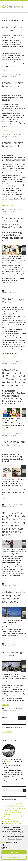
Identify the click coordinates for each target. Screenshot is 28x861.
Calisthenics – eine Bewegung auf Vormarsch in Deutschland (13, 597)
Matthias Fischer (9, 74)
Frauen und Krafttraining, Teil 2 (13, 84)
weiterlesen (5, 70)
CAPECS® (10, 761)
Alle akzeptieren (14, 852)
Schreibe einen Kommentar (9, 76)
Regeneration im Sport (11, 821)
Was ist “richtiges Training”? (13, 301)
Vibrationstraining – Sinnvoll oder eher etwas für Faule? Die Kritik (13, 222)
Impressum (19, 839)
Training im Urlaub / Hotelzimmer (14, 443)
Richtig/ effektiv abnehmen (12, 29)
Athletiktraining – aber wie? (13, 654)
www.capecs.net (7, 731)
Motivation (7, 814)
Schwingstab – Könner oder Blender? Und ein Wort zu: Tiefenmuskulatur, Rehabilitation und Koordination (14, 377)
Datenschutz (11, 839)
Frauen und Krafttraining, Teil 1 (13, 144)
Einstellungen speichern (14, 857)
